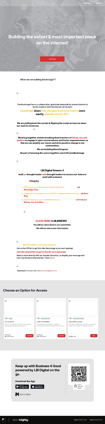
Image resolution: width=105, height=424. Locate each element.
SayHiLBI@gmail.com (49, 271)
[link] (19, 318)
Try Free (29, 335)
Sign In (99, 3)
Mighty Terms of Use (80, 420)
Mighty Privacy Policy (96, 420)
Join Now (87, 3)
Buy (94, 335)
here (52, 258)
